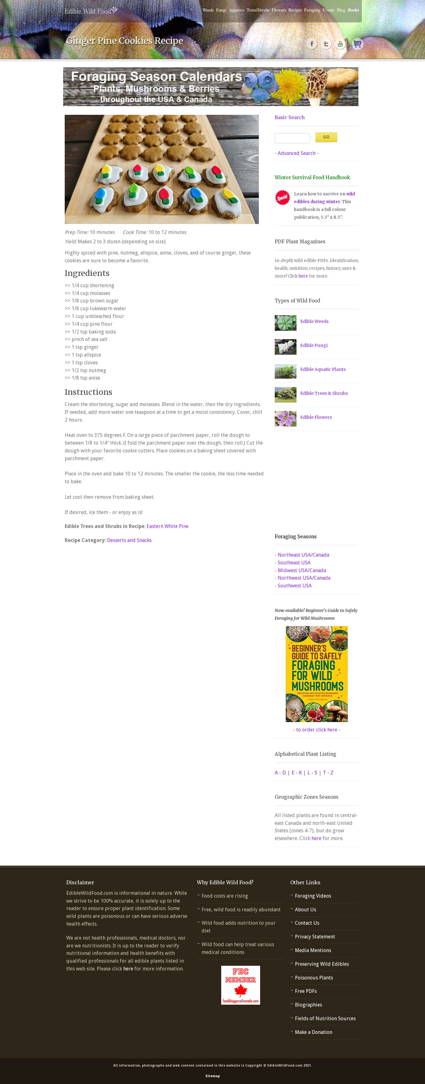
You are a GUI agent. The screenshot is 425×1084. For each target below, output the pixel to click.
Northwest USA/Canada (304, 578)
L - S (312, 772)
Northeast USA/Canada (303, 555)
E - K (297, 772)
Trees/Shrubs (258, 10)
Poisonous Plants (314, 978)
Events (328, 10)
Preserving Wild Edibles (322, 964)
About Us (305, 910)
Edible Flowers (316, 417)
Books (353, 10)
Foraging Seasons (296, 537)
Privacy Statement (315, 937)
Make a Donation (313, 1032)
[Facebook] (312, 44)
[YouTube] (341, 44)
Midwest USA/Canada (302, 570)
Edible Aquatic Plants (323, 369)
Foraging (312, 10)
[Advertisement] (314, 482)
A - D (280, 772)
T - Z (328, 772)
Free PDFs (306, 991)
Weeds (208, 10)
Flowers (279, 10)
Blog (341, 10)
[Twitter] (326, 44)
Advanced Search (296, 153)
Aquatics (236, 10)
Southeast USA (294, 563)
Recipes (295, 10)
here (303, 276)
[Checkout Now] (357, 44)
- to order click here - (316, 730)
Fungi (221, 10)
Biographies (308, 1005)
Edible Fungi (314, 345)
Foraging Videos (313, 896)
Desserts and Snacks (129, 540)
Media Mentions (313, 950)
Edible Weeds (314, 321)
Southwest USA (295, 586)
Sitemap (212, 1076)
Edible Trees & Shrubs (324, 393)
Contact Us (307, 923)
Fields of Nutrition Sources (325, 1018)
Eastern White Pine (168, 526)
